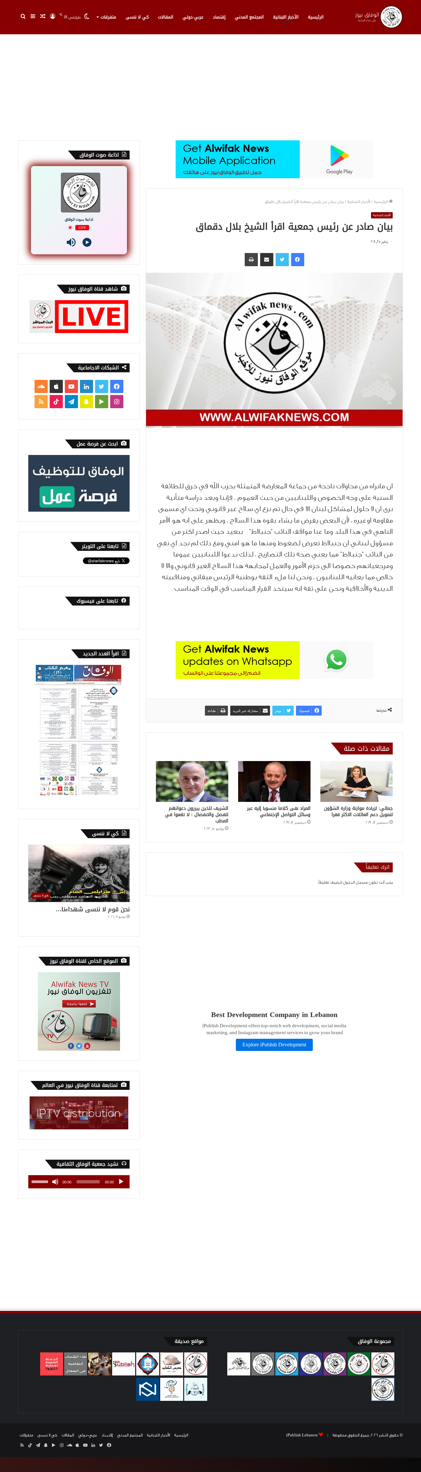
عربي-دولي (193, 17)
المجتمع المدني (249, 17)
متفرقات (108, 17)
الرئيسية (316, 17)
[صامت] (55, 1181)
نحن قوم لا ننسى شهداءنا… (93, 909)
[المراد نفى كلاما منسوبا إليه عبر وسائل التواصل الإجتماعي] (274, 781)
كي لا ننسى (137, 17)
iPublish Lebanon (302, 1435)
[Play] (87, 242)
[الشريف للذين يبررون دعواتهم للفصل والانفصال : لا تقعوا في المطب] (192, 781)
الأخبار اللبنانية (286, 17)
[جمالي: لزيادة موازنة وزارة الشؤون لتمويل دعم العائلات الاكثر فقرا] (356, 781)
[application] (79, 1181)
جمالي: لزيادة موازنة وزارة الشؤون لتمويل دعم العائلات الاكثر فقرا (358, 811)
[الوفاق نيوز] (378, 17)
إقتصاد (219, 17)
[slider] (41, 1181)
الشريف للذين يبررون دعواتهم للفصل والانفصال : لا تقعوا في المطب (196, 814)
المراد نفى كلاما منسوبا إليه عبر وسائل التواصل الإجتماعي (278, 811)
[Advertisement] (210, 84)
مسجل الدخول (355, 882)
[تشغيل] (121, 1181)
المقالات (165, 17)
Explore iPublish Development (274, 1045)
